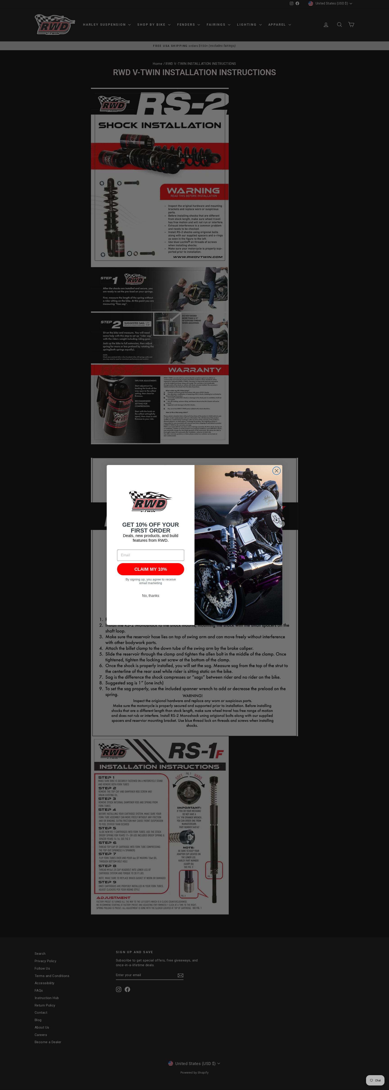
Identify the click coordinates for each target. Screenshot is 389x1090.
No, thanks (150, 596)
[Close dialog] (276, 471)
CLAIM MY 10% (150, 569)
